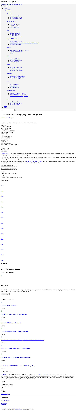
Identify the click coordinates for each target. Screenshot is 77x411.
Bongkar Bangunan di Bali (16, 51)
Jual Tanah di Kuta (14, 84)
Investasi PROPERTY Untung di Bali (19, 96)
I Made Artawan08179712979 (4, 404)
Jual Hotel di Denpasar (15, 33)
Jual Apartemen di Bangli (16, 17)
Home (5, 8)
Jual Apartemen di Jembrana (16, 18)
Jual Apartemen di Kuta (15, 16)
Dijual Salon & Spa (14, 61)
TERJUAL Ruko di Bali (15, 44)
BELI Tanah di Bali (14, 27)
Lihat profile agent (5, 294)
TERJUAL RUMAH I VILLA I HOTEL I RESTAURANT (24, 43)
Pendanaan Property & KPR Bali (17, 93)
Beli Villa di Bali (14, 26)
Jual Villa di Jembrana (15, 102)
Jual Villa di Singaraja (15, 104)
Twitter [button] (7, 117)
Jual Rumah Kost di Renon (16, 78)
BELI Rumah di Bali (15, 24)
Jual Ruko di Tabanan (15, 59)
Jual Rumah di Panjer (15, 68)
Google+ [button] (11, 117)
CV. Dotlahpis (4, 374)
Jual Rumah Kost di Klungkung (17, 76)
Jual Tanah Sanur (14, 86)
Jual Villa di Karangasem (16, 103)
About (5, 106)
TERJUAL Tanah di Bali (16, 41)
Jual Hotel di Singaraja (15, 34)
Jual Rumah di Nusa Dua (16, 67)
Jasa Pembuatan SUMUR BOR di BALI (19, 50)
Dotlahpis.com (4, 153)
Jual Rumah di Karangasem (16, 70)
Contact (5, 107)
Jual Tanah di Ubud (14, 87)
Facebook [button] (3, 117)
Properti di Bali (7, 10)
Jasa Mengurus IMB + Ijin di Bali (18, 94)
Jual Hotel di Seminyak (15, 35)
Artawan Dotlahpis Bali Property (34, 161)
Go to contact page (5, 394)
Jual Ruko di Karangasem (16, 60)
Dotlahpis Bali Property (43, 374)
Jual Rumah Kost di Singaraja (17, 77)
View (2, 185)
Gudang (11, 53)
